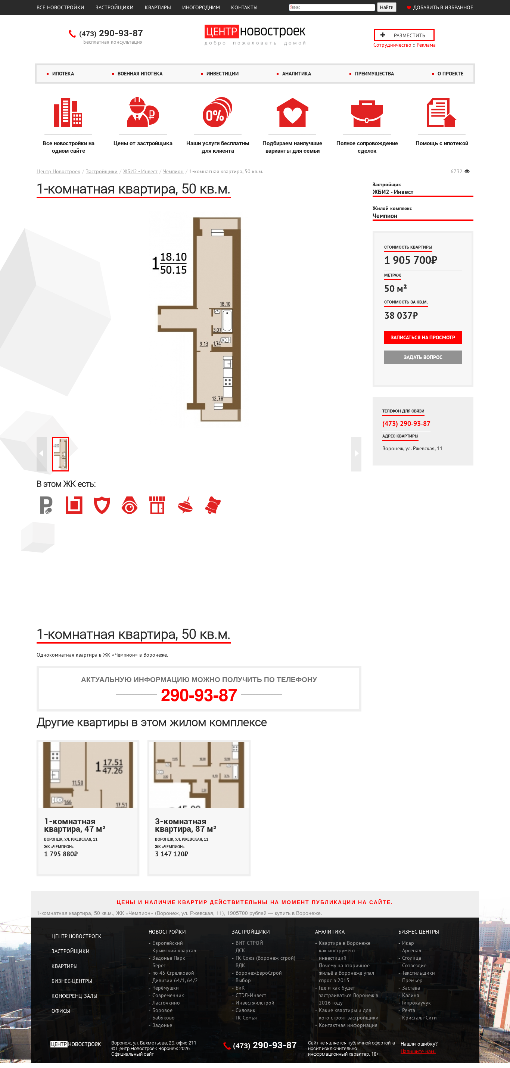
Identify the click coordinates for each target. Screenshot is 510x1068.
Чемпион (173, 171)
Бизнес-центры (72, 981)
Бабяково (163, 1017)
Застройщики (115, 7)
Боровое (162, 1010)
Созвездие (414, 965)
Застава (411, 987)
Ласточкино (166, 1002)
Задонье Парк (168, 958)
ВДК (240, 965)
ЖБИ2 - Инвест (140, 171)
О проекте (450, 73)
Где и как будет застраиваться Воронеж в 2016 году (348, 995)
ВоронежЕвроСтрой (259, 972)
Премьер (412, 980)
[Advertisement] (199, 570)
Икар (408, 943)
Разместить (409, 35)
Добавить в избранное (443, 7)
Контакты (244, 7)
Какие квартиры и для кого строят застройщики (349, 1014)
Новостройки (167, 931)
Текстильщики (418, 972)
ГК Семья (246, 1017)
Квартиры (158, 7)
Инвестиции (222, 73)
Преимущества (374, 73)
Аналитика (296, 73)
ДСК (240, 950)
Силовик (245, 1010)
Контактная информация (348, 1025)
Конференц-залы (74, 996)
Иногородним (201, 7)
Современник (168, 995)
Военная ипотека (140, 73)
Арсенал (411, 950)
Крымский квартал (174, 950)
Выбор (243, 980)
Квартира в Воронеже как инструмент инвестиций (344, 950)
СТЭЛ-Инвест (251, 995)
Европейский (167, 943)
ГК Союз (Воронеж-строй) (265, 958)
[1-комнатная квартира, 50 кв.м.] (60, 454)
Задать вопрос (423, 357)
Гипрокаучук (416, 1002)
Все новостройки (60, 7)
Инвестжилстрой (255, 1002)
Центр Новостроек (58, 171)
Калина (410, 995)
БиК (240, 987)
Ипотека (63, 73)
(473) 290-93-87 (406, 423)
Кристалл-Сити (419, 1017)
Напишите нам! (418, 1051)
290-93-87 (111, 33)
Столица (411, 958)
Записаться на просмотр (423, 337)
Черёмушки (165, 987)
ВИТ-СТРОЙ (249, 943)
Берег (158, 965)
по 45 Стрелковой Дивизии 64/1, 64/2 (175, 976)
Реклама (426, 44)
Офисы (61, 1011)
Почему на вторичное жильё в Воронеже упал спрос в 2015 (346, 973)
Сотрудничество (392, 44)
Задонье (162, 1025)
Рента (408, 1010)
